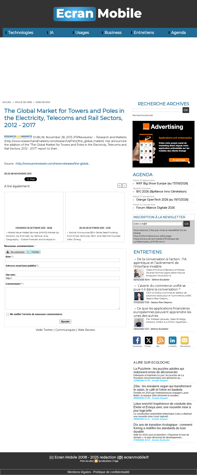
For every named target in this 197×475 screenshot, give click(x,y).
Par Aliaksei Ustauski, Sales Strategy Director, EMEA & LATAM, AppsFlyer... (167, 320)
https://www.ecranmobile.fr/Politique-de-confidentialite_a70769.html (156, 240)
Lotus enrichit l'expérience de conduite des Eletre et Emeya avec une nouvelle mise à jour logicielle (163, 407)
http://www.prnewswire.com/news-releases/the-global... (53, 163)
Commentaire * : (14, 284)
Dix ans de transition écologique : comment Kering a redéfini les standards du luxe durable (163, 428)
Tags (115, 460)
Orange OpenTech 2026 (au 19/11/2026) (162, 199)
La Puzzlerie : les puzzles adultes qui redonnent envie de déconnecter (159, 370)
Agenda (178, 32)
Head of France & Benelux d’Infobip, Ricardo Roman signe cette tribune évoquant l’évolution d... (165, 272)
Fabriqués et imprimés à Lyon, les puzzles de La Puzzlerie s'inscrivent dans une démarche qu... (159, 376)
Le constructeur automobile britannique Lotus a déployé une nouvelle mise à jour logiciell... (163, 415)
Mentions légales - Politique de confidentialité (98, 472)
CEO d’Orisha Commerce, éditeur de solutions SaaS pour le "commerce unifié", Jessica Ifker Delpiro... (169, 295)
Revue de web (23, 102)
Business (113, 32)
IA (51, 32)
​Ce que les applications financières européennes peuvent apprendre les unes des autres (162, 312)
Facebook (137, 346)
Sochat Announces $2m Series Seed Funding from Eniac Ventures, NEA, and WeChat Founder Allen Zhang (94, 235)
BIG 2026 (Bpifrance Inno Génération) (161, 191)
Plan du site (86, 460)
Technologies (20, 32)
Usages (81, 32)
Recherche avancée (143, 115)
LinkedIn (172, 346)
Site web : (11, 274)
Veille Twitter (44, 330)
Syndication (104, 460)
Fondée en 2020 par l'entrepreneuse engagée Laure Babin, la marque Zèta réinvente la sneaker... (161, 394)
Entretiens (143, 32)
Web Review (43, 102)
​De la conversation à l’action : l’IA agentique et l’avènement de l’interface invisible (160, 262)
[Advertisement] (98, 66)
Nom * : (10, 256)
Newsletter (185, 346)
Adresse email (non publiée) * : (22, 265)
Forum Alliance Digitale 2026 (155, 207)
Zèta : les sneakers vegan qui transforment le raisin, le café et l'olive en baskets (162, 388)
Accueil (6, 102)
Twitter (147, 346)
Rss (157, 346)
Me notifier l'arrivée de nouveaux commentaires (36, 314)
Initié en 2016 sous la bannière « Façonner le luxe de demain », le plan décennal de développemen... (161, 436)
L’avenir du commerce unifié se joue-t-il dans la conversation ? (160, 287)
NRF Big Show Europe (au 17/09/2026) (162, 183)
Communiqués (65, 330)
